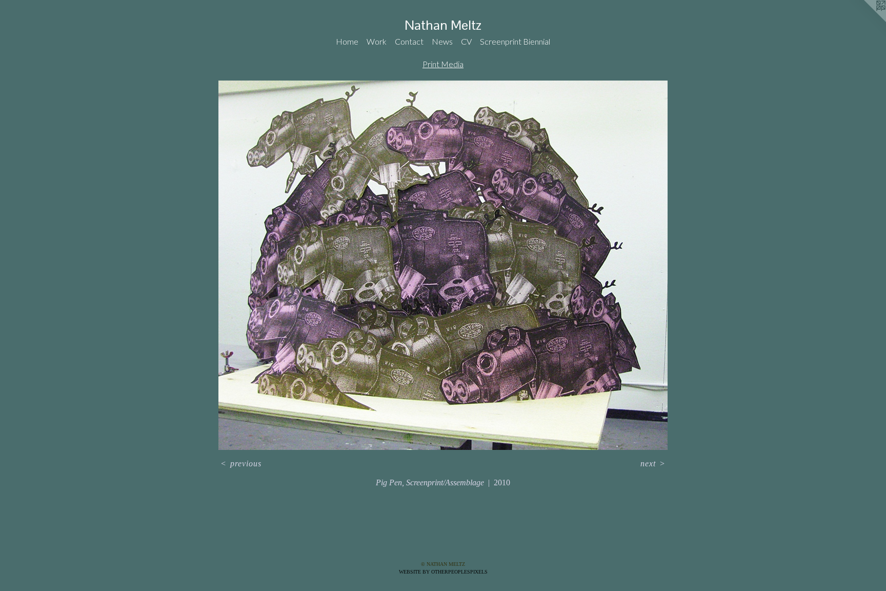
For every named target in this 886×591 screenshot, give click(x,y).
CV (466, 41)
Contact (409, 41)
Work (377, 41)
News (442, 41)
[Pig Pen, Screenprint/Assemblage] (443, 265)
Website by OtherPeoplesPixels (443, 572)
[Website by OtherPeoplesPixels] (865, 20)
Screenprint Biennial (515, 41)
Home (347, 41)
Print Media (443, 64)
